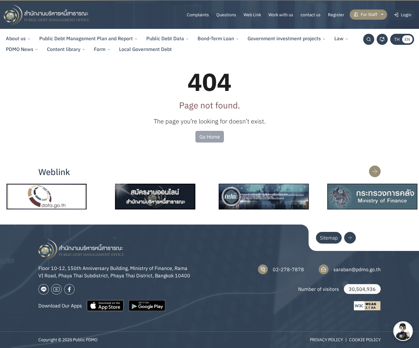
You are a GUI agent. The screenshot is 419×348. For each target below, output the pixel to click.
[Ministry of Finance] (362, 196)
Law (339, 38)
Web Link (252, 15)
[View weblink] (375, 171)
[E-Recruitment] (145, 196)
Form (100, 49)
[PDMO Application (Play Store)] (147, 305)
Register (336, 15)
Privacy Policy (326, 339)
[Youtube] (56, 289)
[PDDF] (254, 196)
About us (16, 38)
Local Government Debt (145, 49)
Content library (63, 49)
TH (397, 39)
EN (407, 39)
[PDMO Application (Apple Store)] (105, 305)
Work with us (280, 15)
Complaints (198, 15)
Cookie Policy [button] (365, 339)
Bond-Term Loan (216, 38)
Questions (226, 15)
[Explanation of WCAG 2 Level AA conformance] (367, 306)
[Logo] (47, 14)
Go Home (209, 137)
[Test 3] (69, 289)
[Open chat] (403, 331)
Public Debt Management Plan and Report (86, 38)
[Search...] (368, 39)
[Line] (43, 289)
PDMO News (19, 49)
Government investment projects (284, 38)
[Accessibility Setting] (382, 39)
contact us (311, 15)
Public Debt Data (165, 38)
